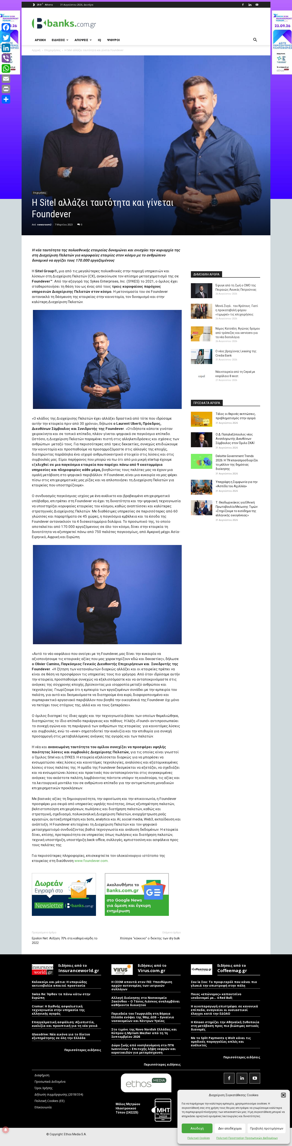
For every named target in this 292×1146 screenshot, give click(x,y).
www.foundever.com (91, 861)
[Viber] (6, 58)
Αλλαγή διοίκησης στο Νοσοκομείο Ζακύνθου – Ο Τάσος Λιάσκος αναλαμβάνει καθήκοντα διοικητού (145, 1001)
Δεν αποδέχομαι (230, 1128)
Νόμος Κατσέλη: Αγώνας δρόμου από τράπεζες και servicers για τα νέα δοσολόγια (237, 333)
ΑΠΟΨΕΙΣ (81, 40)
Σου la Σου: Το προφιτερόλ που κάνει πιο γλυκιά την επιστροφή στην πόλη (224, 984)
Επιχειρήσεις (52, 50)
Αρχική (36, 50)
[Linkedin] (250, 5)
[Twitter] (6, 38)
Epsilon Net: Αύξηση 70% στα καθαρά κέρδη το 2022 (64, 940)
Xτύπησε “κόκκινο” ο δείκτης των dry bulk (150, 938)
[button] (283, 1095)
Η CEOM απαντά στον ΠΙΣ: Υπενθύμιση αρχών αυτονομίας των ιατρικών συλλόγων (141, 985)
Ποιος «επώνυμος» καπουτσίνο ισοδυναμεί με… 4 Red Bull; (216, 996)
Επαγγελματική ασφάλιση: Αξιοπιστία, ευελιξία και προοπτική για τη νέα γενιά (64, 1024)
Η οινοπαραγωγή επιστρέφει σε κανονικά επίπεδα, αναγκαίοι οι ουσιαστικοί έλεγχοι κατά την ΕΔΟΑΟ (224, 1010)
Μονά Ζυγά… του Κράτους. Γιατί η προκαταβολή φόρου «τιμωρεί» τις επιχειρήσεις (236, 310)
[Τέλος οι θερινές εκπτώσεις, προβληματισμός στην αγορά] (201, 419)
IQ (99, 40)
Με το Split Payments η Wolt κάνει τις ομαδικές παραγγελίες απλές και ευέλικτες (221, 1041)
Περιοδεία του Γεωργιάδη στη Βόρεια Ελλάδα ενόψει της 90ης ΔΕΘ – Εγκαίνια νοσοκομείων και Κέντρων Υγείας (142, 1017)
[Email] (6, 79)
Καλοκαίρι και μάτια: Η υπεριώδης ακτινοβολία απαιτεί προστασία (59, 984)
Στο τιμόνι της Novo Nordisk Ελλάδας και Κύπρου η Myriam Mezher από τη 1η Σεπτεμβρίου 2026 (144, 1033)
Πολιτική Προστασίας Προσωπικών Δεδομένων (247, 1138)
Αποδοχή (197, 1128)
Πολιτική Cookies (198, 1138)
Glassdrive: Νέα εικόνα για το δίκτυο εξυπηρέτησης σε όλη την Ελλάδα (61, 1036)
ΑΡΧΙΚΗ (40, 40)
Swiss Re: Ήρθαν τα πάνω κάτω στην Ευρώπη (61, 996)
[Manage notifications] (5, 1129)
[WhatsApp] (6, 68)
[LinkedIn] (6, 48)
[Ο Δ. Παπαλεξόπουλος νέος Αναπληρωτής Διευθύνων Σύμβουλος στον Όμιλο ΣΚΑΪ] (201, 439)
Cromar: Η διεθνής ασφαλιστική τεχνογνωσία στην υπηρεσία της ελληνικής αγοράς (58, 1010)
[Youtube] (257, 5)
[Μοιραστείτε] (6, 99)
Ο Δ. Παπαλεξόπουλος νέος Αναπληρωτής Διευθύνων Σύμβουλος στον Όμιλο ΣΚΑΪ (235, 439)
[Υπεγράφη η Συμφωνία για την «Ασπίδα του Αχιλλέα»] (201, 487)
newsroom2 (44, 224)
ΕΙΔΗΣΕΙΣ (58, 40)
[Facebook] (243, 5)
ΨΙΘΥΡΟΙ (113, 40)
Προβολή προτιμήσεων (266, 1128)
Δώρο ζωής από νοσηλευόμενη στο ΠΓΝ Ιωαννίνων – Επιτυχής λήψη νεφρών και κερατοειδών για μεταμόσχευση (143, 1048)
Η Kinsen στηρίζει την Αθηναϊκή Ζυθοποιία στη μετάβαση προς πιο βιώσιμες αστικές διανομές (225, 1025)
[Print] (6, 89)
